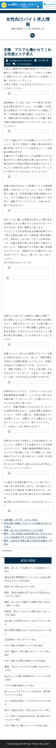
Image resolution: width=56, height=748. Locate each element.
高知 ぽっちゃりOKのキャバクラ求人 (24, 530)
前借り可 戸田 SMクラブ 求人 (19, 586)
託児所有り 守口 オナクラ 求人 (20, 639)
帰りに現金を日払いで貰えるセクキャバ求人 (27, 710)
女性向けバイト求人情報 (28, 22)
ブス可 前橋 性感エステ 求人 (19, 685)
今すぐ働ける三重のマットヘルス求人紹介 (26, 725)
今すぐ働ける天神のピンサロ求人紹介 (24, 645)
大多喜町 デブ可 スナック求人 (21, 519)
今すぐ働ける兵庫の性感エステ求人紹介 (25, 660)
